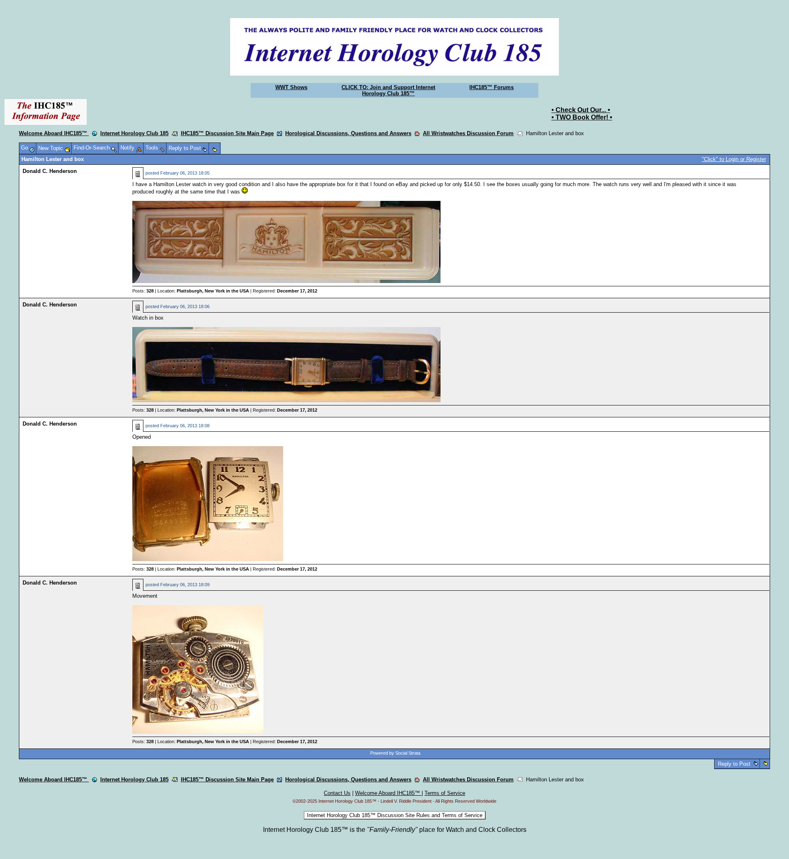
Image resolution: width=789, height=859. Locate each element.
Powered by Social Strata (395, 753)
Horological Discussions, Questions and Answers (348, 133)
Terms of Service (444, 793)
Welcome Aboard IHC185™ (54, 133)
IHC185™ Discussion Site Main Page (227, 133)
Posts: (143, 290)
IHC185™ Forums (491, 87)
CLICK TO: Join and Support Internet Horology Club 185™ (388, 90)
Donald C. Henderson (50, 171)
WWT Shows (291, 87)
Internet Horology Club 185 (134, 133)
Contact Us (337, 793)
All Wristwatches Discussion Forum (468, 133)
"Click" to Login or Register (734, 159)
